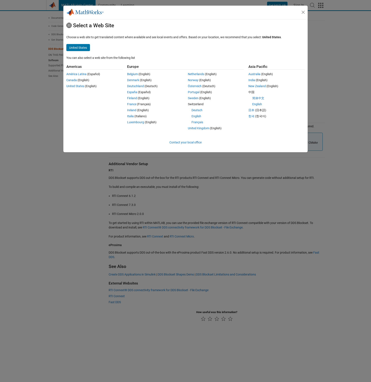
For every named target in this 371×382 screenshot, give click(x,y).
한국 (251, 116)
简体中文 (258, 98)
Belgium (132, 74)
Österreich (195, 86)
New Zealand (257, 86)
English (196, 116)
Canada (71, 80)
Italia (130, 116)
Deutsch (197, 110)
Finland (132, 98)
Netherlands (196, 74)
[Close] (303, 12)
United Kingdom (198, 128)
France (131, 104)
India (251, 80)
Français (197, 122)
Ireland (131, 110)
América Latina (76, 74)
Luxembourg (135, 122)
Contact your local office (185, 142)
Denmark (133, 80)
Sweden (193, 98)
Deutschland (135, 86)
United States (75, 86)
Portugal (193, 92)
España (132, 92)
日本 (251, 110)
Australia (254, 74)
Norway (193, 80)
